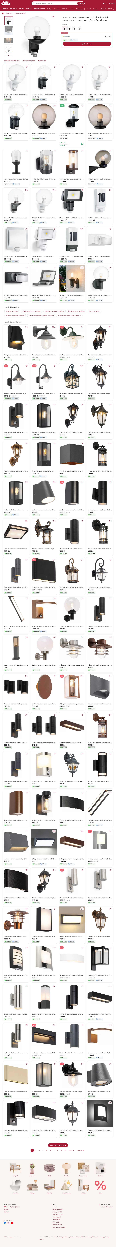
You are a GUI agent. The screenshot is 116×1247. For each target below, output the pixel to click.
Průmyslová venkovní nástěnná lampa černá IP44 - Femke (22, 355)
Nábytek (15, 1176)
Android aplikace (108, 1207)
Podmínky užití (57, 1224)
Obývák (32, 1193)
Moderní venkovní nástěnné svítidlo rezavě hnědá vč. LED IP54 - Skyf (54, 704)
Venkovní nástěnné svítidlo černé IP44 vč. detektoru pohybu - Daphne (54, 393)
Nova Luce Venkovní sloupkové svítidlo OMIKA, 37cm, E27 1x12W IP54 (26, 179)
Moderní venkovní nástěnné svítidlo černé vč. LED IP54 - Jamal (24, 626)
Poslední (79, 1150)
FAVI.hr (78, 1237)
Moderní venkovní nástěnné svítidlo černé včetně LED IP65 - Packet (54, 936)
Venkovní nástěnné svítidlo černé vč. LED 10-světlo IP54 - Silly (80, 820)
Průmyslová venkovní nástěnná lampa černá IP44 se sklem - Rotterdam (55, 432)
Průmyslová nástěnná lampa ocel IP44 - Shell (74, 665)
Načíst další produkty (57, 1145)
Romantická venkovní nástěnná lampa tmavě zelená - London (79, 393)
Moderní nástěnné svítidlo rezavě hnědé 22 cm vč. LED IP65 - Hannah (82, 742)
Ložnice (49, 1193)
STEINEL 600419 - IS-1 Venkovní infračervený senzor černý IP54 (24, 295)
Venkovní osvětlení (20, 13)
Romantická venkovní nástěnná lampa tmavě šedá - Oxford (51, 355)
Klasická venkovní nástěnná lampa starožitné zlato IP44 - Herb (52, 549)
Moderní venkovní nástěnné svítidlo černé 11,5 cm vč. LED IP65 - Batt (54, 587)
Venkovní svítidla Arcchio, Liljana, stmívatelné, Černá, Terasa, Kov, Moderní (55, 179)
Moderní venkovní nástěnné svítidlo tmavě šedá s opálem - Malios (53, 1014)
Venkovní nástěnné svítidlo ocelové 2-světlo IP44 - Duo (22, 1014)
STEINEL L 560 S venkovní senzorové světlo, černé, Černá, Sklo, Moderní (83, 295)
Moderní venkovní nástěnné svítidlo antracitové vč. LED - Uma (52, 510)
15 (82, 229)
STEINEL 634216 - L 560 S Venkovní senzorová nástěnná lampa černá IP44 (56, 94)
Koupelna (15, 1193)
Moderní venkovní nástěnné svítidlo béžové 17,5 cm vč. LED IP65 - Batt (26, 1092)
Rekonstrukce (83, 1176)
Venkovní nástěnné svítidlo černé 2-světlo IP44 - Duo (77, 549)
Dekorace (32, 1176)
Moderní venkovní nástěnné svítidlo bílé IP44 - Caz (76, 975)
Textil (49, 1176)
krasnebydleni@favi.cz (13, 1207)
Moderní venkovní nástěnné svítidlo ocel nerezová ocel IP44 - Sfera (53, 665)
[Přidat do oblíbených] (26, 66)
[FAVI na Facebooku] (5, 1223)
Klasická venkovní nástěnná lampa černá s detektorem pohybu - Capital (55, 898)
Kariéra (6, 1212)
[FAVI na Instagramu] (8, 1223)
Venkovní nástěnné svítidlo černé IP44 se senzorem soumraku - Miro (26, 975)
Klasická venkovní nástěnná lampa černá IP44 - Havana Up (78, 432)
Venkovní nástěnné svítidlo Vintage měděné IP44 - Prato (22, 936)
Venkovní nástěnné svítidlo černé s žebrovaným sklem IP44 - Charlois (54, 1092)
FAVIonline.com (9, 1237)
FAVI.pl (61, 1237)
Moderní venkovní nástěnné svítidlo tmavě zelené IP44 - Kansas (80, 355)
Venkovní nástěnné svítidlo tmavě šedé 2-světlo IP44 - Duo (79, 1053)
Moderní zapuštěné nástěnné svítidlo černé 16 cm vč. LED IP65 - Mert (54, 1053)
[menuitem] (5, 9)
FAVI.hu (72, 1237)
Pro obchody (56, 1219)
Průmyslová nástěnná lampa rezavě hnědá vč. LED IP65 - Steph (80, 859)
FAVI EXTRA (55, 1222)
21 (82, 366)
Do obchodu (88, 44)
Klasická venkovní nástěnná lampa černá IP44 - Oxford (77, 1092)
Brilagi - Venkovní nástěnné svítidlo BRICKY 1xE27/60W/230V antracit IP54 (83, 936)
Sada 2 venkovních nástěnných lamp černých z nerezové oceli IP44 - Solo (27, 704)
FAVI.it (83, 1237)
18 (54, 17)
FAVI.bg (102, 1237)
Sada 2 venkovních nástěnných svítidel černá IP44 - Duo (50, 742)
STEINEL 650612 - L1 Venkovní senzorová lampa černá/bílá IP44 (80, 256)
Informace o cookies (58, 1227)
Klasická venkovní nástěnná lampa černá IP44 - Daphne (22, 393)
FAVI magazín (56, 1217)
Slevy (100, 1193)
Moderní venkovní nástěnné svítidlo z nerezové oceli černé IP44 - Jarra (55, 820)
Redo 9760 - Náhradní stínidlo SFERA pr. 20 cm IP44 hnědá (51, 133)
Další (70, 1150)
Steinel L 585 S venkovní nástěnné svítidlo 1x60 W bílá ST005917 (25, 94)
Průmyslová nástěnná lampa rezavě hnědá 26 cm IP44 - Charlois (80, 704)
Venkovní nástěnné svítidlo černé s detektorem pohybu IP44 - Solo (25, 432)
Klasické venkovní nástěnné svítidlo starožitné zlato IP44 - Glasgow (81, 587)
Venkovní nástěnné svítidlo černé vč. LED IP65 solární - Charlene (81, 471)
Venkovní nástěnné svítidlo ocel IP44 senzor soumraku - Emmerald (53, 975)
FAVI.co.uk (95, 1237)
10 (54, 327)
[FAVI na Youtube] (12, 1223)
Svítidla (66, 1176)
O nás (54, 1207)
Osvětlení (9, 13)
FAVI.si (42, 1239)
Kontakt (6, 1209)
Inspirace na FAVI (57, 1214)
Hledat (81, 3)
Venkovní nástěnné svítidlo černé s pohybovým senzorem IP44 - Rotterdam (28, 510)
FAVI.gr (107, 1237)
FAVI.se (88, 1237)
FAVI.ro (67, 1237)
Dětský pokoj (67, 1193)
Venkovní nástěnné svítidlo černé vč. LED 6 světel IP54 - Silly (24, 898)
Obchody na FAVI (57, 1209)
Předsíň (83, 1193)
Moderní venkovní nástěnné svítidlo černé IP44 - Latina (49, 1130)
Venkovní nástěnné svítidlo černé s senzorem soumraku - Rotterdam (54, 471)
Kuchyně (100, 1176)
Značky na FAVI (57, 1212)
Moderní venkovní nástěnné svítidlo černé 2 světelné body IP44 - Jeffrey (27, 549)
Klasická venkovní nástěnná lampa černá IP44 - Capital (77, 1130)
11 (27, 327)
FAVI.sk (56, 1237)
